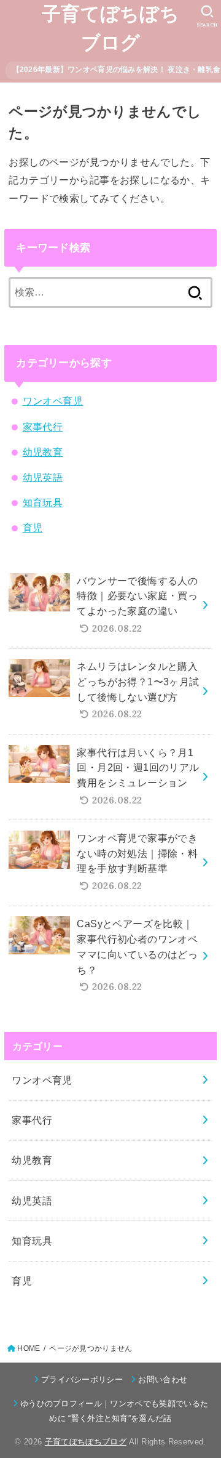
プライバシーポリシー (82, 1379)
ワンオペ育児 (53, 400)
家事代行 (43, 426)
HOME (28, 1348)
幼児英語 (43, 477)
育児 (33, 527)
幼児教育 (43, 451)
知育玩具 (43, 502)
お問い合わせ (162, 1379)
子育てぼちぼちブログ (110, 28)
